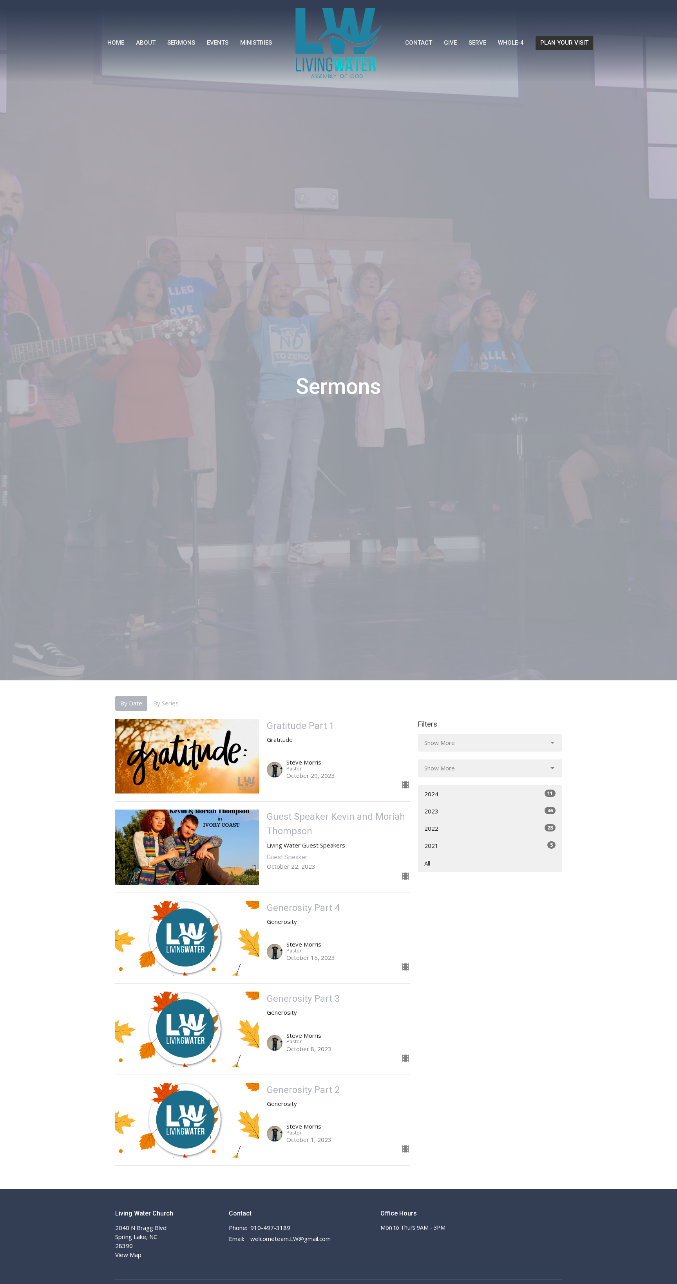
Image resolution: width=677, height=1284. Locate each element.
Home (115, 42)
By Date (131, 703)
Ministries (256, 42)
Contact (418, 42)
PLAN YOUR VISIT (564, 42)
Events (217, 42)
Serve (477, 42)
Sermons (181, 42)
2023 (488, 811)
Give (450, 42)
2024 (488, 794)
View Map (128, 1255)
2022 (488, 828)
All (427, 863)
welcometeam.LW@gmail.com (290, 1239)
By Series (166, 703)
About (146, 42)
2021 (488, 845)
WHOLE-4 (511, 42)
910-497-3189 (270, 1228)
